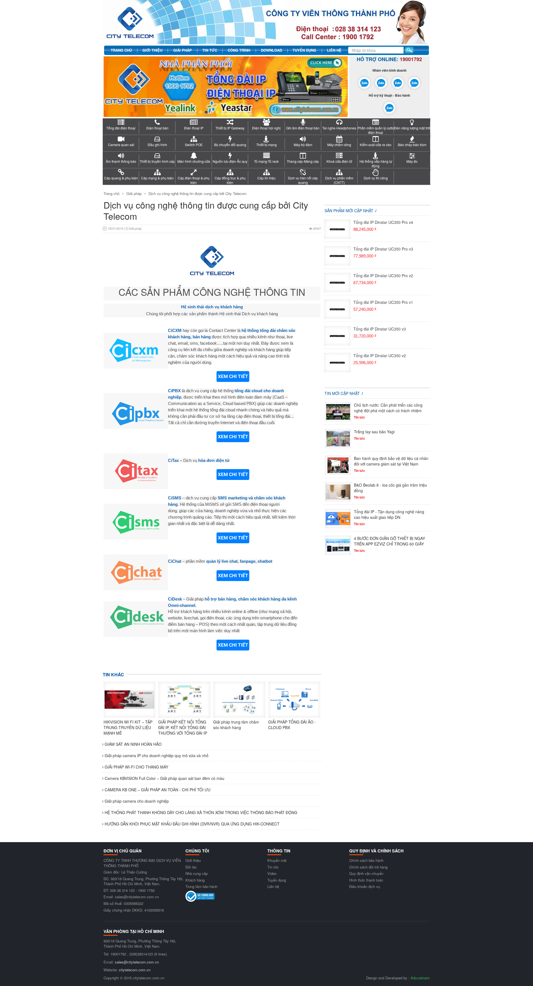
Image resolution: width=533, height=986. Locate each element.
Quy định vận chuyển (366, 873)
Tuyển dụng (304, 50)
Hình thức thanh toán (366, 880)
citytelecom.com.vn (134, 969)
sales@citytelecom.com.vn (137, 962)
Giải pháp (182, 50)
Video (271, 873)
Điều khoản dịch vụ (364, 886)
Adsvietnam (420, 977)
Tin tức (209, 50)
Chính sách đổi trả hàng (368, 867)
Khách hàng (195, 880)
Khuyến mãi (276, 860)
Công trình (239, 50)
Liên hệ (334, 50)
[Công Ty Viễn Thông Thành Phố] (266, 21)
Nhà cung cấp (196, 873)
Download (271, 50)
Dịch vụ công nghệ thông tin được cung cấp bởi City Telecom (198, 193)
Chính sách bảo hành (366, 860)
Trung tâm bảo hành (201, 886)
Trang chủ (121, 50)
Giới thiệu (152, 50)
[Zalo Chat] (364, 82)
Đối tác (191, 867)
